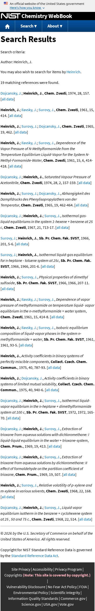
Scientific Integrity (65, 592)
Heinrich (73, 71)
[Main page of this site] (7, 26)
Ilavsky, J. (29, 109)
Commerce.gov (73, 598)
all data (8, 99)
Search (26, 26)
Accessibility (43, 569)
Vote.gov (66, 604)
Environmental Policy (30, 592)
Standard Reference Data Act (34, 555)
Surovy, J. (46, 109)
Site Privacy (20, 569)
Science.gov (31, 604)
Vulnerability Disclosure (26, 586)
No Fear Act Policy (62, 586)
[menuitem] (7, 26)
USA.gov (50, 604)
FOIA (83, 586)
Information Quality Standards (33, 598)
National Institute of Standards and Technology (10, 16)
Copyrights (13, 575)
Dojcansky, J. (11, 93)
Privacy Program (68, 569)
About (53, 26)
